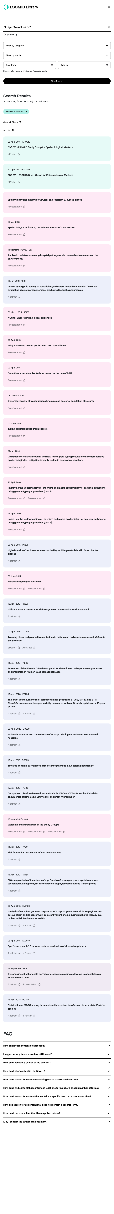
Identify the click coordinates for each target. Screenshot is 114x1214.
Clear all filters (10, 122)
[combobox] (57, 45)
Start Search (57, 81)
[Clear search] (109, 27)
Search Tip (12, 34)
